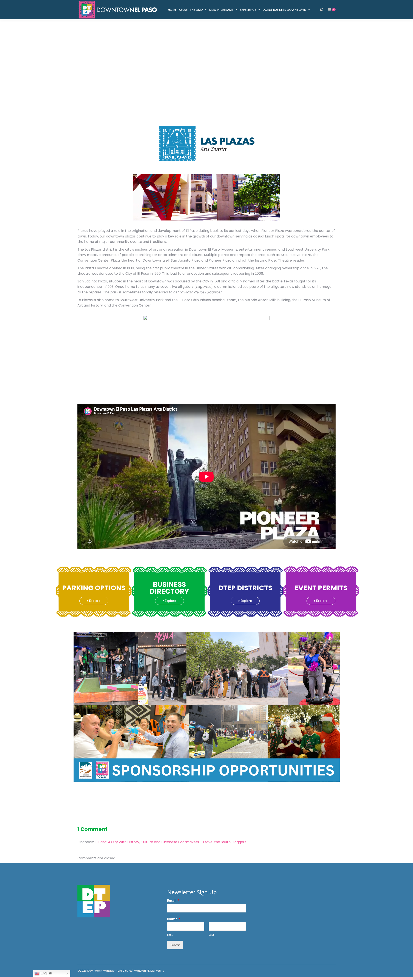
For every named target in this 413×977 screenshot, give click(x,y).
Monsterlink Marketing (149, 971)
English (46, 973)
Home (172, 10)
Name (173, 919)
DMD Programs (221, 10)
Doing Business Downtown (284, 10)
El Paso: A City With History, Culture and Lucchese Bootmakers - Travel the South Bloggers (170, 842)
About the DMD (191, 10)
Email (173, 900)
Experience (248, 10)
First (170, 935)
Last (211, 935)
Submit (175, 945)
